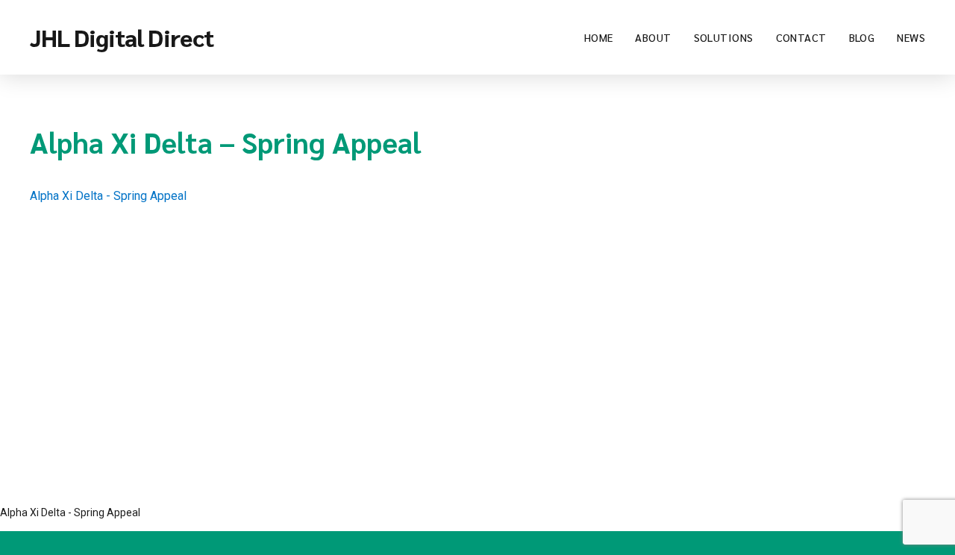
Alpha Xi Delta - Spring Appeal (108, 196)
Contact (801, 37)
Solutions (724, 37)
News (911, 37)
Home (598, 37)
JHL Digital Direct (121, 37)
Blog (862, 37)
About (653, 37)
